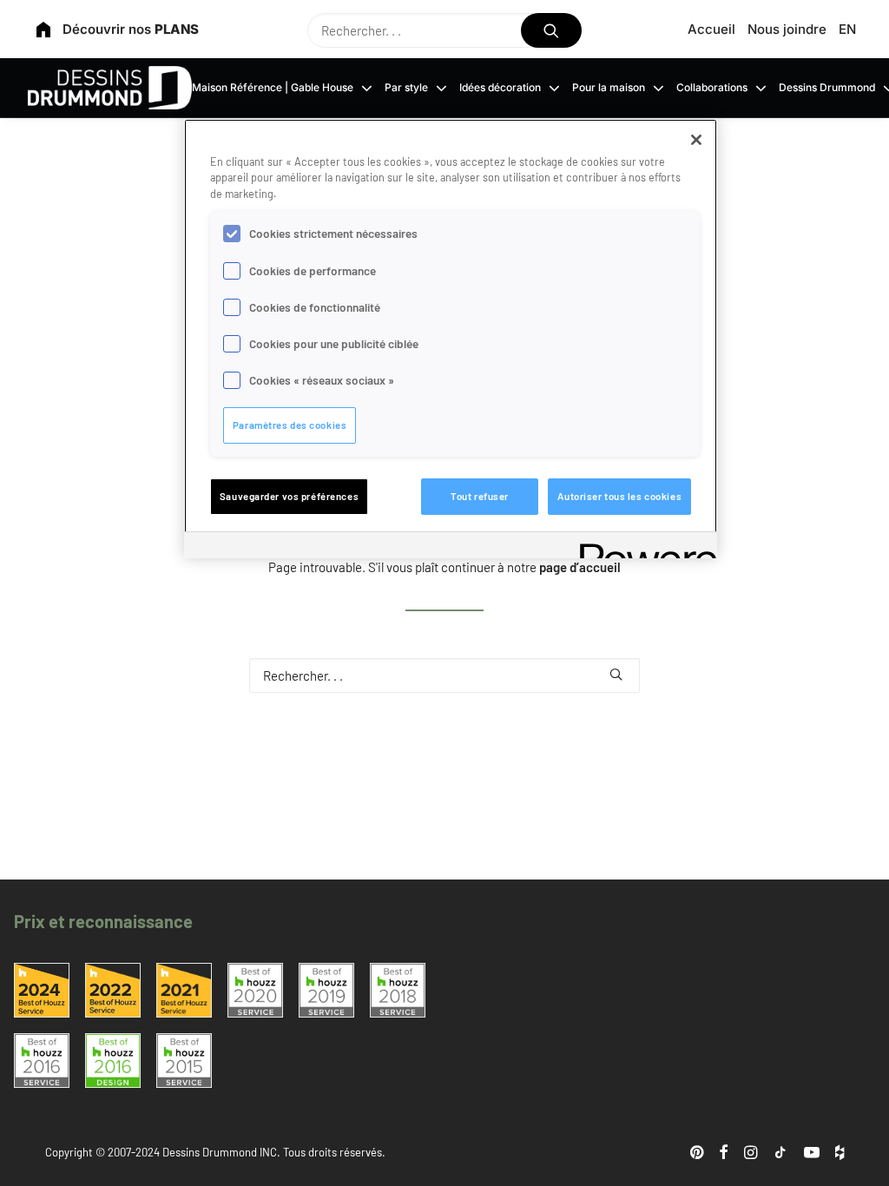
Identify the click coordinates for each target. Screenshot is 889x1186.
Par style (406, 87)
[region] (450, 338)
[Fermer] (696, 140)
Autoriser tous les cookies (619, 496)
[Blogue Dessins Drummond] (110, 87)
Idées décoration (500, 87)
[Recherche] (444, 30)
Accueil (711, 29)
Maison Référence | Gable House (272, 87)
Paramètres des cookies (290, 425)
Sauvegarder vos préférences (289, 496)
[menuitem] (714, 29)
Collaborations (711, 87)
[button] (552, 30)
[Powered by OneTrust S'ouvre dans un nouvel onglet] (642, 547)
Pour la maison (608, 87)
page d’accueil (580, 567)
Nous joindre (786, 29)
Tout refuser (480, 496)
